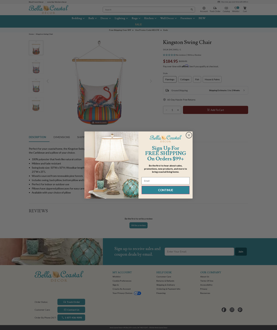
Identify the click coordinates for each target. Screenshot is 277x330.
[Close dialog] (188, 135)
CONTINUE (165, 190)
